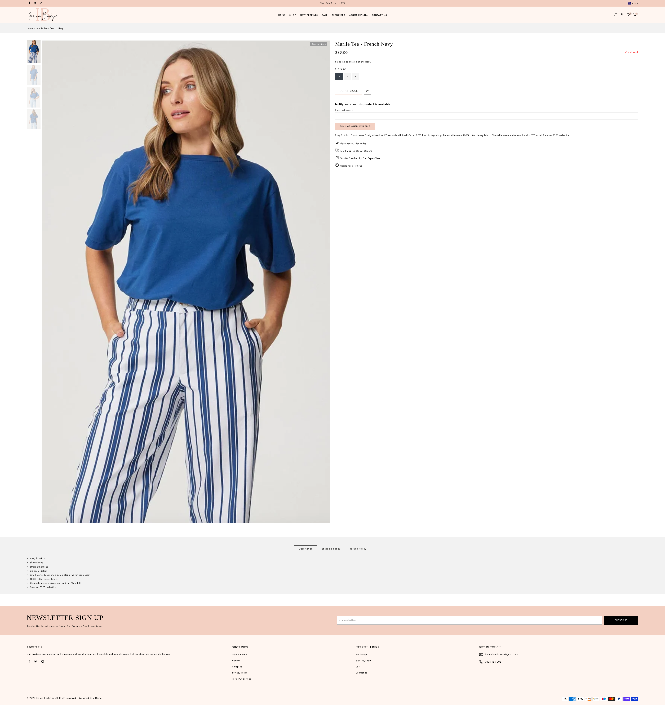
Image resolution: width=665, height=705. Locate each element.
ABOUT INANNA (358, 15)
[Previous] (48, 281)
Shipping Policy (331, 548)
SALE (325, 15)
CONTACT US (379, 15)
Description (306, 548)
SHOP (292, 15)
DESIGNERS (338, 15)
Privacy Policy (239, 672)
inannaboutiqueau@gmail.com (501, 654)
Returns (236, 660)
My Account (362, 654)
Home (30, 28)
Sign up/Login (364, 660)
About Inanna (239, 654)
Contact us (361, 672)
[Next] (323, 281)
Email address (344, 110)
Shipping (340, 62)
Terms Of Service (241, 678)
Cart (358, 666)
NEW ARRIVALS (309, 15)
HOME (281, 15)
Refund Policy (357, 548)
